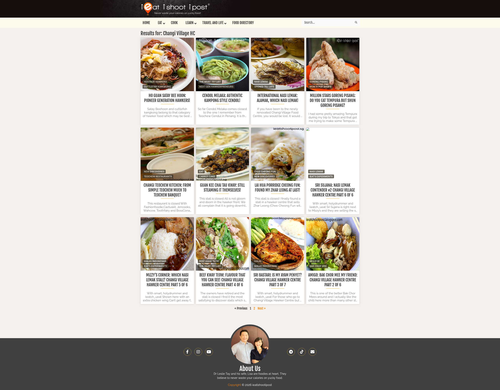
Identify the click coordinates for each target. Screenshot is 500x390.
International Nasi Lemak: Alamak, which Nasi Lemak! (277, 98)
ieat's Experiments (321, 176)
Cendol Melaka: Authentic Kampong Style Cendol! (222, 98)
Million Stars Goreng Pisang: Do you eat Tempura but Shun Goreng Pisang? (333, 100)
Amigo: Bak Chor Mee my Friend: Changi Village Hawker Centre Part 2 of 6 (332, 280)
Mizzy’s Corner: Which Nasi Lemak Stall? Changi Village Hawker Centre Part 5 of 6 (167, 280)
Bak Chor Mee (318, 266)
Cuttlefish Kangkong (157, 86)
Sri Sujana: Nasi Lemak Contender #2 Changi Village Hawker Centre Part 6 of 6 (333, 190)
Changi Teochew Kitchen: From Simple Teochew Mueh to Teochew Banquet (167, 190)
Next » (262, 308)
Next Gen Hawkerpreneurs (216, 86)
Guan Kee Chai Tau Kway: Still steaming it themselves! (222, 188)
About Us (250, 369)
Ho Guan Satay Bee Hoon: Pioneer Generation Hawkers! (167, 98)
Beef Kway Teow (209, 261)
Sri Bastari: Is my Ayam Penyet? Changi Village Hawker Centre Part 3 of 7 (278, 280)
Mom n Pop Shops (320, 86)
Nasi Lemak (261, 81)
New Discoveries (154, 171)
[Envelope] (312, 352)
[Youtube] (209, 352)
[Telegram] (291, 352)
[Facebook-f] (187, 352)
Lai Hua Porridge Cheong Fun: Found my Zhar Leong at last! (277, 188)
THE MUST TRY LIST (210, 81)
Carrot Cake (207, 176)
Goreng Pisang (319, 81)
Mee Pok (315, 261)
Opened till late (264, 86)
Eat (201, 171)
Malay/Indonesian (155, 261)
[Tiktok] (302, 352)
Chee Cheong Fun (265, 171)
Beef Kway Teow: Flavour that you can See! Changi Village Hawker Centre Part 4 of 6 (222, 280)
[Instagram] (198, 352)
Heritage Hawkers (155, 81)
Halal (258, 261)
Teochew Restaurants (158, 176)
